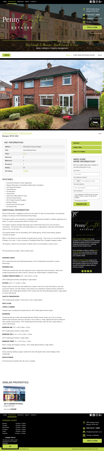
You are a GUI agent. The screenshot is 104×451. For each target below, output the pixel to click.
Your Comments (78, 191)
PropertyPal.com (92, 449)
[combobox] (77, 181)
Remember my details (81, 200)
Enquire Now (81, 204)
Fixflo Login (92, 27)
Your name (76, 170)
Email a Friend (79, 151)
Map (76, 143)
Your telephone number (80, 177)
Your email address (78, 184)
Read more (5, 443)
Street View (77, 147)
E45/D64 (25, 171)
